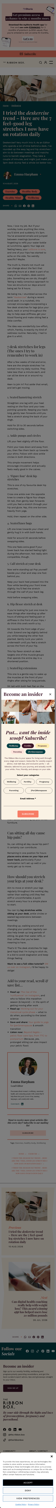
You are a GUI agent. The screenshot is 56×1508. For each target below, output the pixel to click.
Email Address (28, 798)
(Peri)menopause (35, 751)
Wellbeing (13, 745)
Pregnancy (42, 745)
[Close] (50, 694)
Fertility (27, 745)
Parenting (17, 751)
